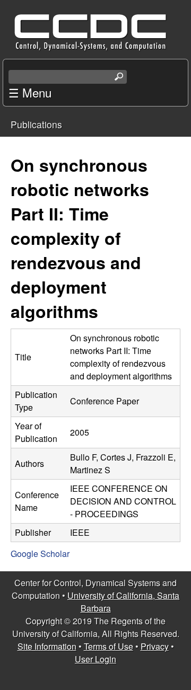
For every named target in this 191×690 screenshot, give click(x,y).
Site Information (47, 646)
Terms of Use (108, 646)
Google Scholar (40, 553)
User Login (95, 659)
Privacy (155, 646)
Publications (36, 124)
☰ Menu (29, 92)
